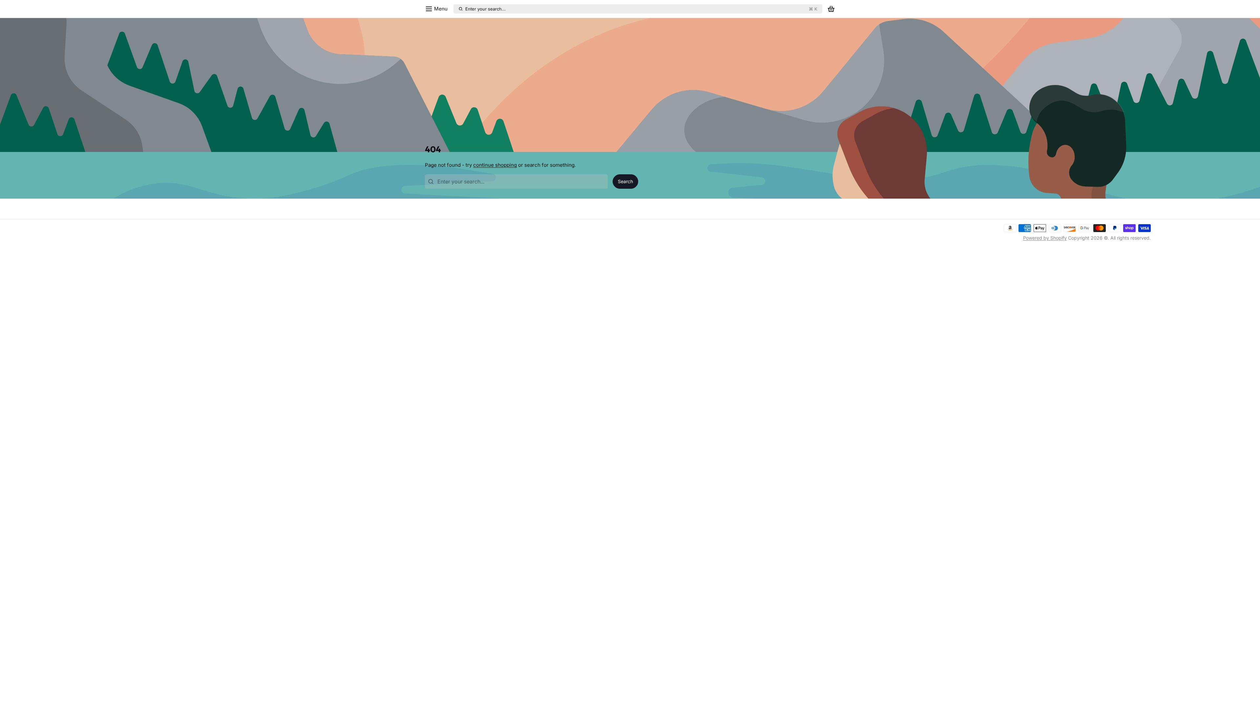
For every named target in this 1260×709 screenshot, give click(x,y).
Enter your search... (641, 8)
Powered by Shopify (1045, 238)
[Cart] (831, 9)
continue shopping (495, 165)
